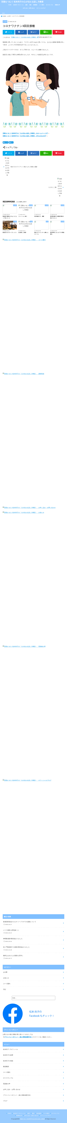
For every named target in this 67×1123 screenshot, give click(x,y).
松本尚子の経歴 (8, 1055)
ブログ (5, 1101)
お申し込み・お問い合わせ (29, 8)
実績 (30, 4)
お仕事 (5, 21)
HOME (9, 4)
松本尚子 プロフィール (18, 4)
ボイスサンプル (49, 4)
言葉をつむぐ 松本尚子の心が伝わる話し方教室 (22, 2)
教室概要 (35, 4)
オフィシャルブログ (41, 8)
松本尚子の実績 (8, 1061)
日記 (12, 142)
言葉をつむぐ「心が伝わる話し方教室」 (24, 37)
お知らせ (6, 978)
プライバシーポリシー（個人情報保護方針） (17, 1095)
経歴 (26, 4)
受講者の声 (57, 4)
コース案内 (41, 4)
